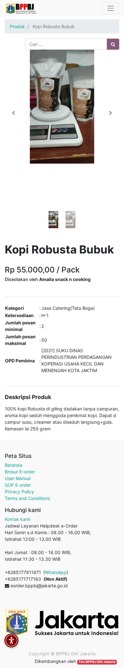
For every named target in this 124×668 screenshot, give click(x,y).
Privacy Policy (19, 491)
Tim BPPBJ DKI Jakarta (97, 662)
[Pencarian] (113, 44)
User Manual (18, 478)
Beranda (13, 465)
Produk (17, 26)
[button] (13, 113)
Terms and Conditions (27, 498)
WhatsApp (55, 572)
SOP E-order (18, 485)
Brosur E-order (20, 471)
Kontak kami (17, 519)
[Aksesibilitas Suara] (11, 640)
